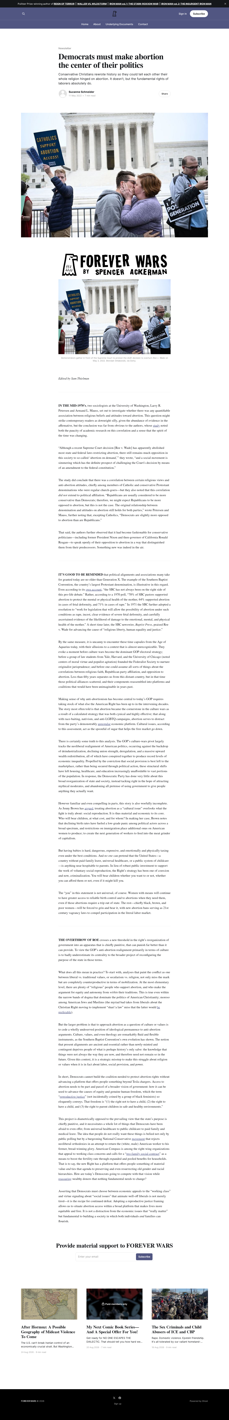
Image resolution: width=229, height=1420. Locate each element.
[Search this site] (23, 13)
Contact (143, 24)
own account (94, 589)
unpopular (104, 724)
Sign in (183, 13)
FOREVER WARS (28, 1401)
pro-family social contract (142, 1154)
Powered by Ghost (199, 1401)
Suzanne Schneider (81, 91)
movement (138, 1139)
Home (84, 24)
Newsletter (64, 48)
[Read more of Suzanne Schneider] (62, 93)
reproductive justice (72, 1096)
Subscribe (199, 13)
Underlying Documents (119, 24)
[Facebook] (120, 1398)
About (97, 24)
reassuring (65, 1179)
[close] (225, 3)
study (156, 425)
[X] (114, 1398)
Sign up (117, 1403)
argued (89, 808)
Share (165, 93)
